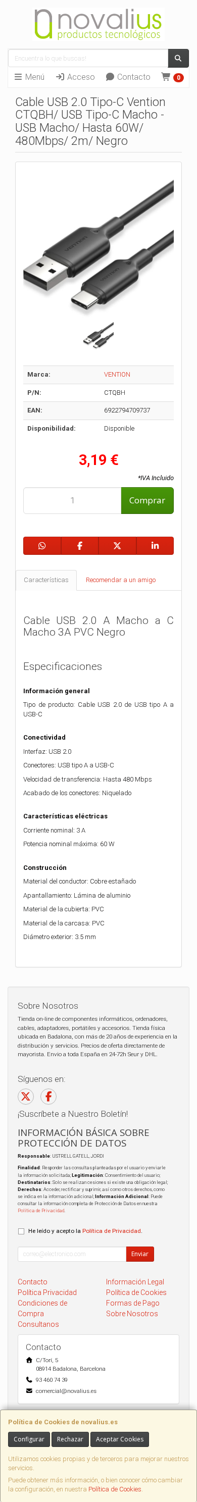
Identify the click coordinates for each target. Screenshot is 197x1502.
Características (46, 580)
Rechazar (70, 1439)
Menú (33, 77)
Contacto (133, 77)
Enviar (140, 1254)
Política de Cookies (114, 1489)
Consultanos (38, 1324)
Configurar (29, 1439)
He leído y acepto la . (85, 1230)
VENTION (117, 374)
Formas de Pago (133, 1303)
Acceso (80, 77)
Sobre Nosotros (132, 1314)
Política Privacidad (47, 1292)
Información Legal (135, 1282)
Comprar (147, 500)
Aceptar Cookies (119, 1439)
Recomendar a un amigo (121, 580)
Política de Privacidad (41, 1210)
